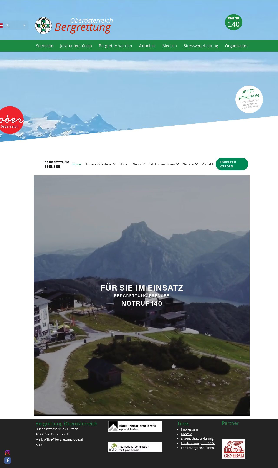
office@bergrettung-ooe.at (63, 439)
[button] (76, 46)
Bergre (247, 104)
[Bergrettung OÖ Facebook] (7, 460)
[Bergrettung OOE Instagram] (7, 452)
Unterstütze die (250, 101)
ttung (254, 103)
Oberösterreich (250, 106)
